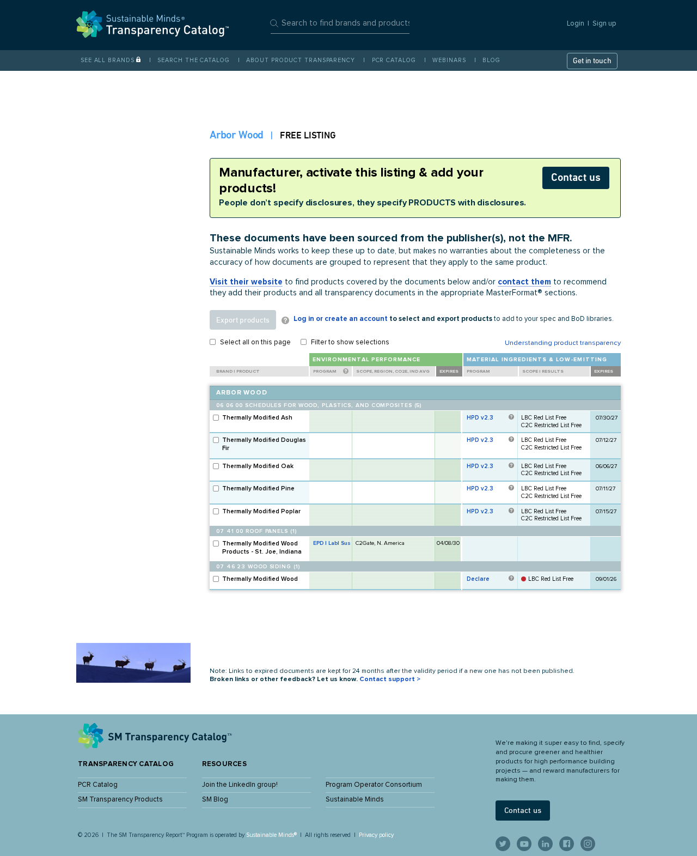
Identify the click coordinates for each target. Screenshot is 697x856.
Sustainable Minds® (271, 835)
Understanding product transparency (563, 343)
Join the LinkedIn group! (240, 784)
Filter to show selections (350, 342)
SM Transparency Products (120, 799)
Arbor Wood (237, 135)
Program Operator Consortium (374, 784)
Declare (478, 579)
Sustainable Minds (355, 799)
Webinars (449, 60)
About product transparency (300, 60)
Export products (243, 319)
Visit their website (246, 282)
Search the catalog (193, 60)
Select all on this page (255, 342)
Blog (491, 60)
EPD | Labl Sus (332, 543)
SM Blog (215, 799)
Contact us (576, 177)
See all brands (107, 60)
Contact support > (389, 679)
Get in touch (592, 60)
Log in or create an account (341, 319)
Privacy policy (376, 835)
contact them (524, 282)
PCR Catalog (394, 60)
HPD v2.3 (480, 418)
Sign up (604, 23)
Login (575, 23)
